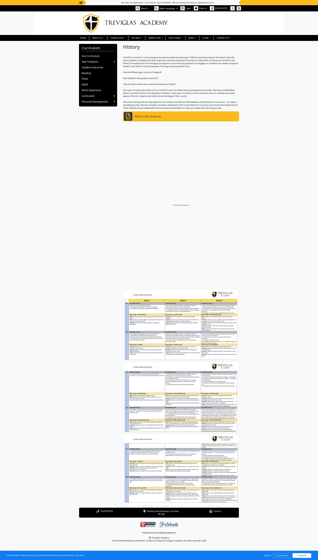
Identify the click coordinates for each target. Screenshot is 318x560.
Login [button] (205, 38)
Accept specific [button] (282, 555)
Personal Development (95, 101)
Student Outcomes (92, 67)
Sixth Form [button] (175, 38)
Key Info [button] (136, 38)
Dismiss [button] (267, 555)
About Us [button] (97, 38)
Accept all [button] (302, 555)
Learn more (79, 555)
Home (83, 38)
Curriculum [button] (117, 38)
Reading (86, 73)
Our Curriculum (91, 56)
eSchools (140, 540)
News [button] (191, 38)
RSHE (85, 84)
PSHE (85, 78)
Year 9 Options (90, 61)
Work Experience (91, 90)
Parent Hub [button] (154, 38)
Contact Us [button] (223, 38)
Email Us (218, 511)
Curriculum (88, 96)
